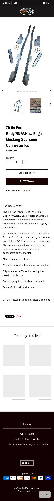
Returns (27, 424)
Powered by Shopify (27, 491)
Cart (48, 3)
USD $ (16, 3)
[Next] (50, 91)
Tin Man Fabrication (31, 487)
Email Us (35, 439)
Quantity (10, 158)
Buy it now (27, 181)
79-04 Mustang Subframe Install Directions (26, 299)
